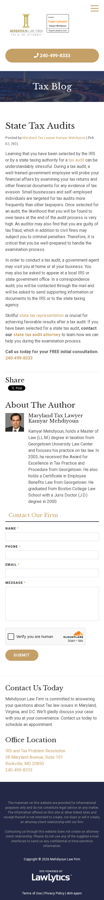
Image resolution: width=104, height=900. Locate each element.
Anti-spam (74, 893)
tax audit (76, 160)
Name (12, 528)
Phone (13, 546)
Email (12, 565)
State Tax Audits (40, 126)
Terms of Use (32, 893)
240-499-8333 (55, 55)
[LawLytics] (52, 876)
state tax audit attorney (37, 334)
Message (15, 583)
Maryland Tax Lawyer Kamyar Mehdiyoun (54, 137)
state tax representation (41, 315)
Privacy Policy (54, 893)
